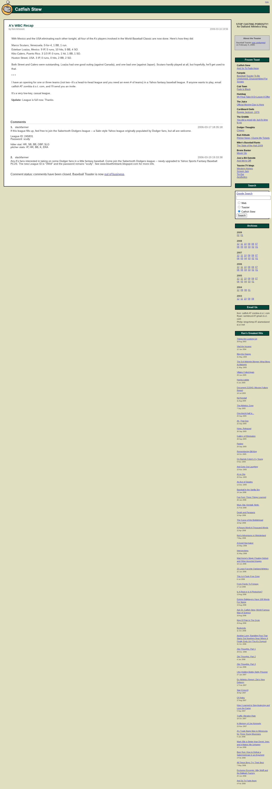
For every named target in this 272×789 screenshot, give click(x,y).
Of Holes (241, 698)
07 (256, 244)
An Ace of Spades (245, 482)
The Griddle (243, 117)
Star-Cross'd (242, 690)
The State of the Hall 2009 (250, 145)
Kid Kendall (242, 398)
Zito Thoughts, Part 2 (246, 656)
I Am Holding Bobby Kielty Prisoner (252, 672)
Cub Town (242, 86)
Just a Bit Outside (246, 158)
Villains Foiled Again (245, 372)
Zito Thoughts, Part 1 (246, 649)
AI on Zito (241, 474)
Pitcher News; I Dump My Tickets (253, 138)
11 (242, 244)
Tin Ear (240, 174)
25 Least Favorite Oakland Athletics (253, 569)
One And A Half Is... (245, 413)
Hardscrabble (243, 380)
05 (242, 247)
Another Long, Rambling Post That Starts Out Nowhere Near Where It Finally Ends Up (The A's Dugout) (252, 638)
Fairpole (241, 73)
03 (249, 247)
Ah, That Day (243, 421)
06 (238, 247)
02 (238, 235)
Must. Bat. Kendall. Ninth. (248, 505)
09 (249, 244)
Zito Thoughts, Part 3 (246, 664)
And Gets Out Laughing (247, 467)
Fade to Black (244, 89)
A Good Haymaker (245, 543)
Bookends (241, 628)
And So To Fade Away (248, 68)
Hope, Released (244, 428)
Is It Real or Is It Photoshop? (249, 592)
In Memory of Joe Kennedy (249, 723)
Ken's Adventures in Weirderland (251, 535)
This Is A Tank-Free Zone (248, 576)
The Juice (242, 101)
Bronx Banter (244, 150)
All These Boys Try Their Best (250, 762)
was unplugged (258, 42)
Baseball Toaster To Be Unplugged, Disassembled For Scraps (252, 79)
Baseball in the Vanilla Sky (248, 490)
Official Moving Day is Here (250, 104)
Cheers (240, 130)
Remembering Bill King (247, 451)
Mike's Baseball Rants (248, 142)
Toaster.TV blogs (245, 165)
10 (245, 244)
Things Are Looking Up (247, 339)
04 (245, 247)
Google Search (244, 193)
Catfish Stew (243, 65)
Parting (240, 444)
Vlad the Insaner (244, 346)
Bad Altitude (243, 135)
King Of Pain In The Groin (248, 620)
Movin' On (242, 153)
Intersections (243, 550)
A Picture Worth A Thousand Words (252, 527)
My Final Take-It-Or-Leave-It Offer (253, 97)
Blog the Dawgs (244, 354)
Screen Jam (243, 171)
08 (252, 244)
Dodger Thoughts (246, 127)
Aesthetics (242, 177)
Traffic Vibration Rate (246, 716)
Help (267, 2)
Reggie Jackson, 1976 (248, 112)
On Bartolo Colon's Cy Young (250, 459)
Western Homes (245, 168)
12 (238, 244)
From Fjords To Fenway (247, 584)
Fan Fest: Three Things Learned (251, 497)
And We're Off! (244, 161)
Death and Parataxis (246, 512)
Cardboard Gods (245, 109)
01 (242, 235)
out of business (114, 174)
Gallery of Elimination (246, 436)
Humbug (241, 94)
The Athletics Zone (245, 405)
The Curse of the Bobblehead (250, 520)
